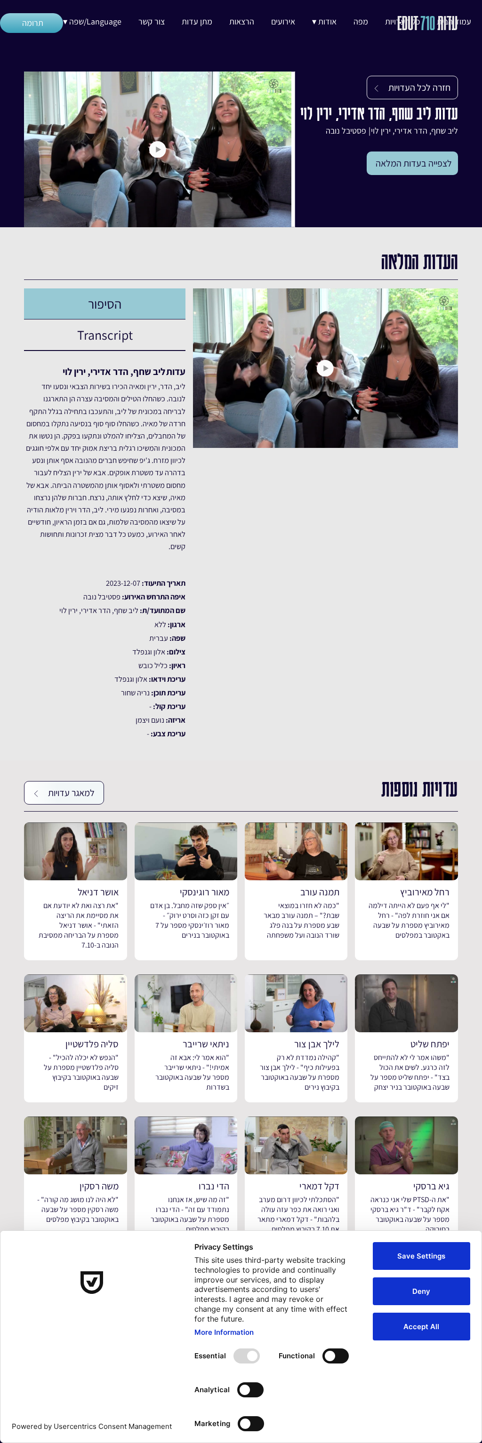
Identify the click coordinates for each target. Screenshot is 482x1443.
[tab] (104, 303)
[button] (324, 21)
